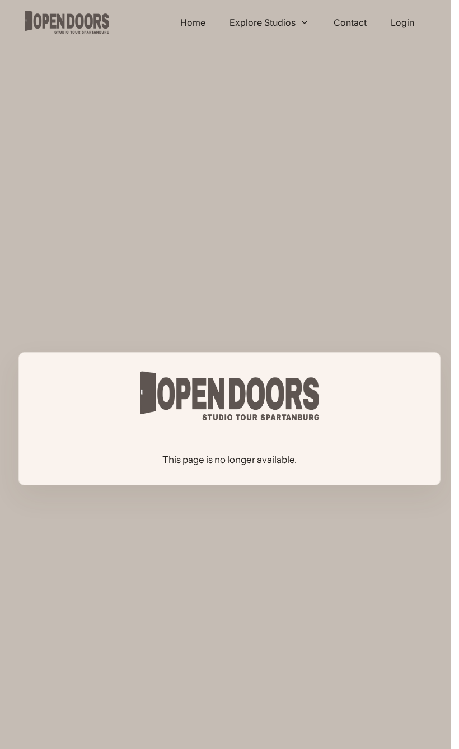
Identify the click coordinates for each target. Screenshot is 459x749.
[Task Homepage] (67, 22)
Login (402, 22)
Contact (350, 22)
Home (192, 22)
